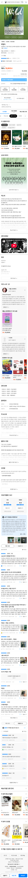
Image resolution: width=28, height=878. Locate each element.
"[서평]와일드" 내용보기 (14, 708)
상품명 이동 (6, 140)
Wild (5, 55)
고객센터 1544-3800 (9, 858)
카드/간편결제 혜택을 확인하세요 (17, 83)
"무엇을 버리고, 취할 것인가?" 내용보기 (14, 592)
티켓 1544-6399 (19, 858)
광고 (16, 869)
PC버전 (8, 868)
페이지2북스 (4, 53)
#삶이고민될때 (12, 125)
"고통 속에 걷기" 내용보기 (14, 659)
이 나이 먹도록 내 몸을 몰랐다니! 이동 (17, 835)
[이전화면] (2, 2)
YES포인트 (3, 74)
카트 (26, 2)
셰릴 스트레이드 (4, 51)
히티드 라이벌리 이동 (7, 369)
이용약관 (6, 866)
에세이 (9, 61)
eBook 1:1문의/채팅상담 (13, 862)
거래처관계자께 (18, 868)
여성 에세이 (13, 389)
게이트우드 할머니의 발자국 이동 (18, 369)
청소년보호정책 (20, 866)
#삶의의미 (19, 125)
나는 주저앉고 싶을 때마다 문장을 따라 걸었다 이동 (7, 323)
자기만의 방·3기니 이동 (6, 806)
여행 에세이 (13, 391)
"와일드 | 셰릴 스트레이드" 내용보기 (14, 627)
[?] (18, 517)
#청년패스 (4, 127)
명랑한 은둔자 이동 (17, 806)
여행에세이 (12, 395)
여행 (8, 395)
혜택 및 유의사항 (7, 511)
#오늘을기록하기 (11, 127)
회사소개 (12, 868)
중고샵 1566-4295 (14, 860)
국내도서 (4, 389)
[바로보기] (4, 540)
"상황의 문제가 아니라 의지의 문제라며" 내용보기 (14, 576)
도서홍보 (12, 869)
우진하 (12, 51)
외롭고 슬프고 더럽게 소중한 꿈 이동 (6, 834)
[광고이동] (22, 2)
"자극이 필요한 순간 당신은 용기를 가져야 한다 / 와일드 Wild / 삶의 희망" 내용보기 (14, 609)
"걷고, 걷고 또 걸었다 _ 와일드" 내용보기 (14, 643)
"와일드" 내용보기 (14, 692)
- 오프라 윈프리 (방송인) (6, 475)
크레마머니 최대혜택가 (6, 71)
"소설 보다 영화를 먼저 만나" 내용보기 (14, 560)
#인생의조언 (4, 125)
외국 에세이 (13, 393)
